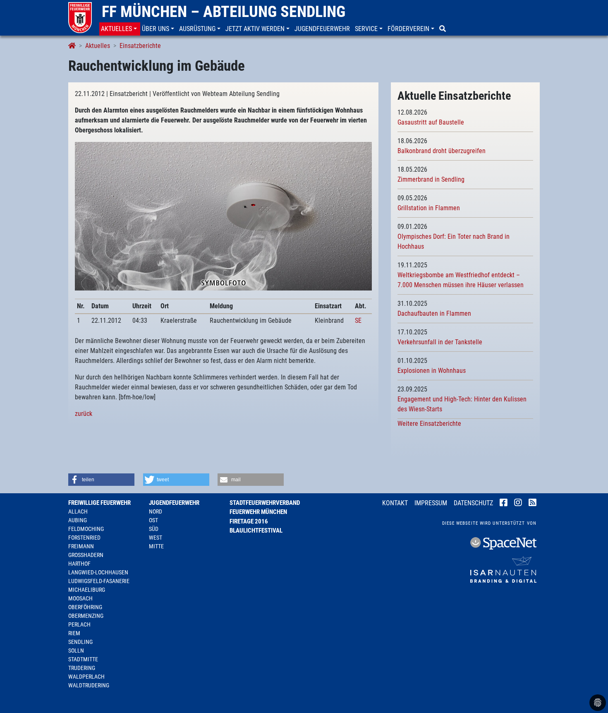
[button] (119, 29)
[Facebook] (503, 503)
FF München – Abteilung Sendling (223, 11)
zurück (83, 414)
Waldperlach (86, 676)
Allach (78, 511)
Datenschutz (473, 503)
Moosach (80, 598)
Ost (153, 520)
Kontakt (395, 503)
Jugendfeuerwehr (174, 503)
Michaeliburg (86, 589)
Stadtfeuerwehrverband (265, 503)
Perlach (79, 624)
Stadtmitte (83, 659)
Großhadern (85, 555)
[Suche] (443, 29)
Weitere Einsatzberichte (429, 423)
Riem (74, 633)
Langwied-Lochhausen (98, 572)
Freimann (81, 546)
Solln (76, 650)
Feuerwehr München (258, 512)
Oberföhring (85, 607)
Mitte (156, 546)
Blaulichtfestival (256, 530)
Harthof (79, 563)
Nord (155, 511)
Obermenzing (85, 615)
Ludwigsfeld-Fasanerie (98, 581)
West (155, 537)
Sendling (80, 642)
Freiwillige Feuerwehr (99, 503)
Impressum (430, 503)
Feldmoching (86, 529)
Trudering (81, 668)
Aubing (77, 520)
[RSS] (532, 503)
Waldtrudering (88, 685)
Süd (153, 529)
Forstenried (84, 537)
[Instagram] (518, 503)
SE (358, 320)
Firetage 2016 (249, 521)
